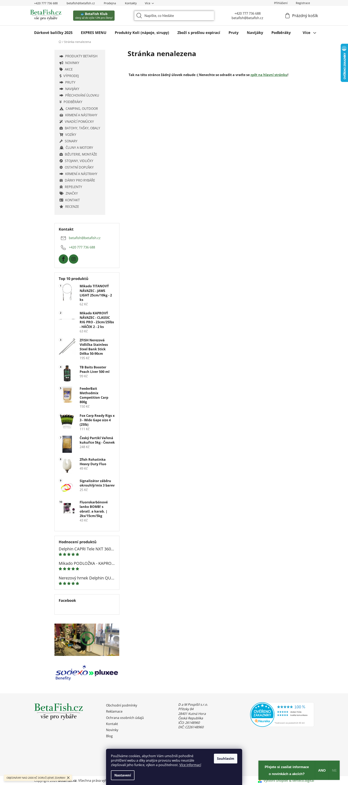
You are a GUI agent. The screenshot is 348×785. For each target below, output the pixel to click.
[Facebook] (63, 259)
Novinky (112, 730)
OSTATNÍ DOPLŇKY (79, 167)
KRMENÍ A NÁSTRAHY (81, 115)
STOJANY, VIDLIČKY (79, 161)
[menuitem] (53, 32)
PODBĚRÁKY (73, 102)
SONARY (71, 141)
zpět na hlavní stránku (268, 75)
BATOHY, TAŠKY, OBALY (82, 128)
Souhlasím (225, 758)
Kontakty (131, 3)
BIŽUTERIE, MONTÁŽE (81, 154)
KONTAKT (72, 200)
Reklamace (114, 711)
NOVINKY (72, 63)
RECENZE (72, 206)
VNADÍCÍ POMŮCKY (79, 121)
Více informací (190, 765)
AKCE (69, 69)
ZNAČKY (72, 193)
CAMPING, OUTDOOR (82, 108)
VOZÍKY (70, 134)
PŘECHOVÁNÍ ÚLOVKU (82, 95)
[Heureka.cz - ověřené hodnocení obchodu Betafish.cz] (282, 714)
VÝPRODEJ (71, 76)
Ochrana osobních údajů (125, 717)
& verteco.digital (301, 780)
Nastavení (122, 775)
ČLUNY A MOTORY (79, 147)
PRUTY (70, 82)
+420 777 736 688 (46, 3)
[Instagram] (73, 259)
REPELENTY (73, 187)
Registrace (303, 3)
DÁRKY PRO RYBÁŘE (80, 180)
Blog (109, 736)
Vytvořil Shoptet (275, 780)
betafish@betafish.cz (81, 3)
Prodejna (110, 3)
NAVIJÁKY (72, 89)
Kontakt (112, 724)
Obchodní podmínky (121, 705)
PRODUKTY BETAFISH (81, 56)
